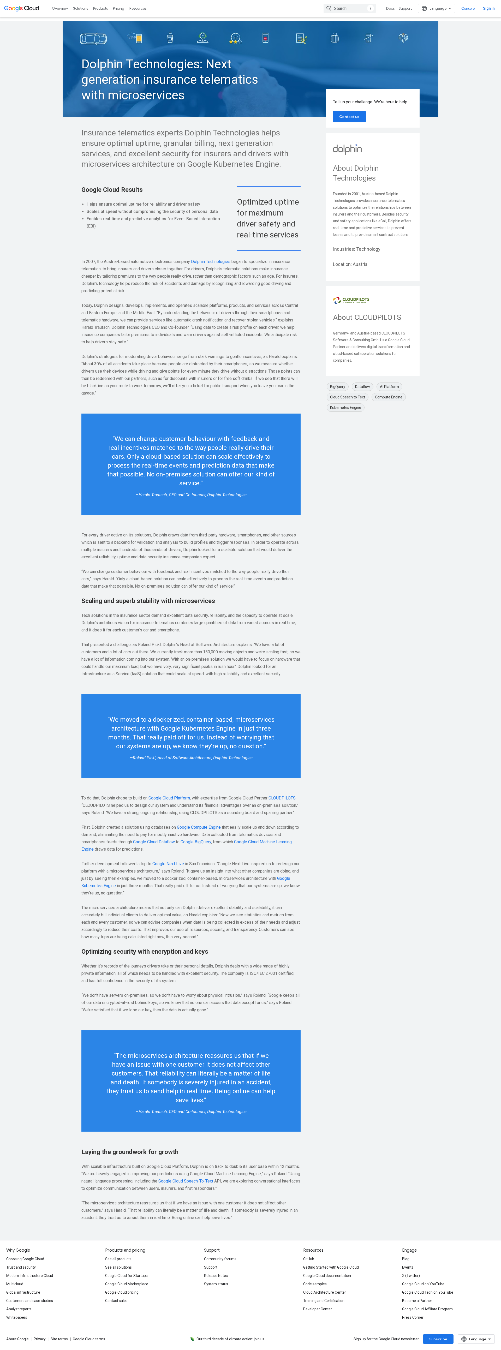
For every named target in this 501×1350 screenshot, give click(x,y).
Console (468, 8)
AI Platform (389, 387)
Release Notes (216, 1276)
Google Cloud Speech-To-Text (185, 1181)
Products (100, 8)
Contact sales (116, 1301)
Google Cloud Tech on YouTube (427, 1292)
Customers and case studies (29, 1301)
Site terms (59, 1339)
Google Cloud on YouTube (423, 1284)
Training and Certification (323, 1301)
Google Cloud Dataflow (154, 841)
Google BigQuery (196, 841)
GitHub (308, 1259)
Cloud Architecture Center (324, 1292)
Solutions (80, 8)
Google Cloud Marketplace (126, 1284)
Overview (60, 8)
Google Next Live (168, 863)
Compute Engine (388, 397)
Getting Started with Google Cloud (331, 1267)
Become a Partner (417, 1301)
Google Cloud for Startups (126, 1276)
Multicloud (14, 1284)
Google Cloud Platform (169, 798)
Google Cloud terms (89, 1339)
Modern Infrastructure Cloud (29, 1276)
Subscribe (438, 1339)
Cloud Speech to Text (347, 397)
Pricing (118, 8)
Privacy (40, 1339)
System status (216, 1284)
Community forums (220, 1259)
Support (405, 8)
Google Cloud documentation (327, 1276)
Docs (390, 8)
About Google (17, 1339)
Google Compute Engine (199, 827)
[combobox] (350, 8)
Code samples (315, 1284)
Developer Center (317, 1309)
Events (407, 1267)
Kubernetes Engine (345, 407)
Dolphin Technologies (210, 261)
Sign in (489, 8)
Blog (405, 1259)
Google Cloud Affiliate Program (427, 1309)
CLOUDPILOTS (282, 798)
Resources (137, 8)
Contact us (349, 116)
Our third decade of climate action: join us (230, 1339)
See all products (118, 1259)
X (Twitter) (411, 1276)
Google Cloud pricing (122, 1292)
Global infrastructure (23, 1292)
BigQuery (337, 387)
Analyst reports (19, 1309)
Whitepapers (16, 1317)
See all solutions (118, 1267)
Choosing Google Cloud (25, 1259)
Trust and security (21, 1267)
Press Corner (413, 1317)
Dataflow (362, 387)
